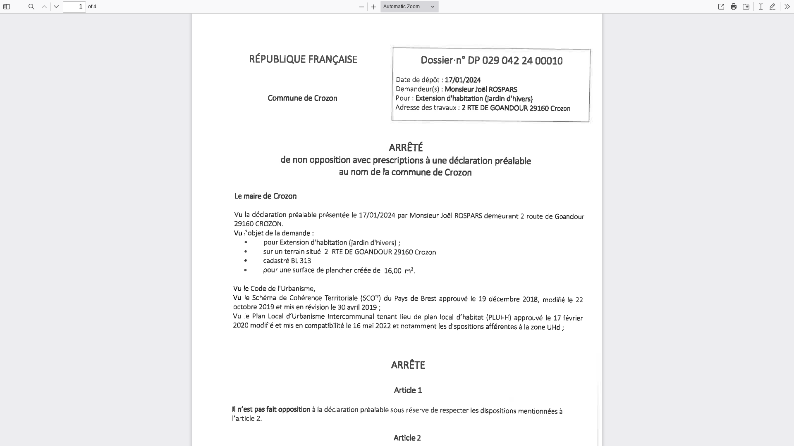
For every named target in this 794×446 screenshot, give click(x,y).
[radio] (761, 6)
